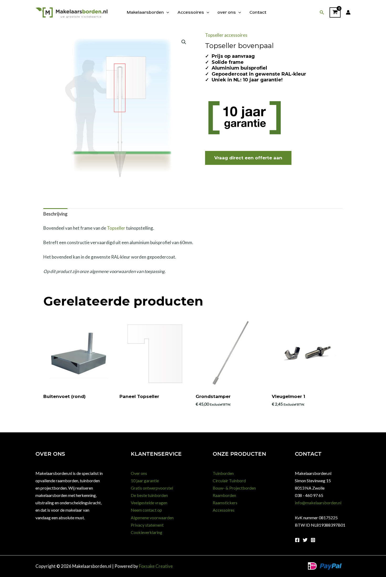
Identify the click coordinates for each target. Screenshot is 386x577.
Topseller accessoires (226, 35)
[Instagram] (313, 540)
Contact (257, 12)
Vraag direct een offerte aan (248, 157)
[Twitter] (305, 540)
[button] (322, 12)
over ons (226, 12)
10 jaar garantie (145, 480)
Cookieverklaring (146, 532)
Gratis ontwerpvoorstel (152, 487)
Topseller (116, 228)
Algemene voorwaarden (152, 517)
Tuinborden (223, 473)
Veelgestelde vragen (149, 502)
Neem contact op (146, 509)
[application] (166, 12)
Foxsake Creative (156, 566)
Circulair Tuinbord (229, 480)
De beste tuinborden (149, 495)
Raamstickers (225, 502)
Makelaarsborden (145, 12)
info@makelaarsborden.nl (318, 502)
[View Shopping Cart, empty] (335, 12)
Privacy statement (147, 524)
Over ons (139, 473)
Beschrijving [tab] (55, 214)
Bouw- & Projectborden (234, 487)
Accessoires (191, 12)
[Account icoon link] (348, 12)
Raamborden (224, 495)
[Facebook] (297, 540)
